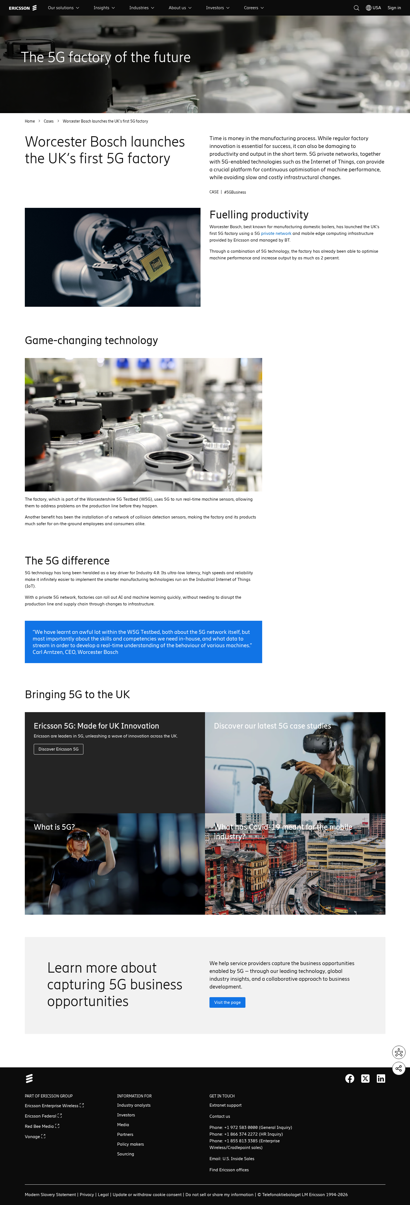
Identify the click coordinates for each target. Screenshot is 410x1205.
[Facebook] (349, 1078)
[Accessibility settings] (399, 1052)
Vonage (33, 1136)
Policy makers (130, 1144)
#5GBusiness (235, 192)
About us (177, 7)
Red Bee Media (40, 1126)
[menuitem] (64, 8)
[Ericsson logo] (22, 8)
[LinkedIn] (381, 1078)
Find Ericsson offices (229, 1169)
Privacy (87, 1194)
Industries (139, 7)
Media (123, 1124)
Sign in (394, 7)
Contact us (219, 1116)
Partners (125, 1134)
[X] (365, 1078)
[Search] (356, 8)
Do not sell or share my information (219, 1194)
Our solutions (61, 7)
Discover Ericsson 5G (58, 749)
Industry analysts (134, 1105)
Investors (215, 7)
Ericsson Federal (41, 1116)
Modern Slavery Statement (50, 1194)
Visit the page (227, 1002)
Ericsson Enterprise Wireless (52, 1105)
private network (276, 233)
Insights (101, 7)
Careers (251, 7)
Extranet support (225, 1105)
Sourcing (125, 1154)
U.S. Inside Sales (238, 1158)
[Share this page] (399, 1068)
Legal (103, 1194)
